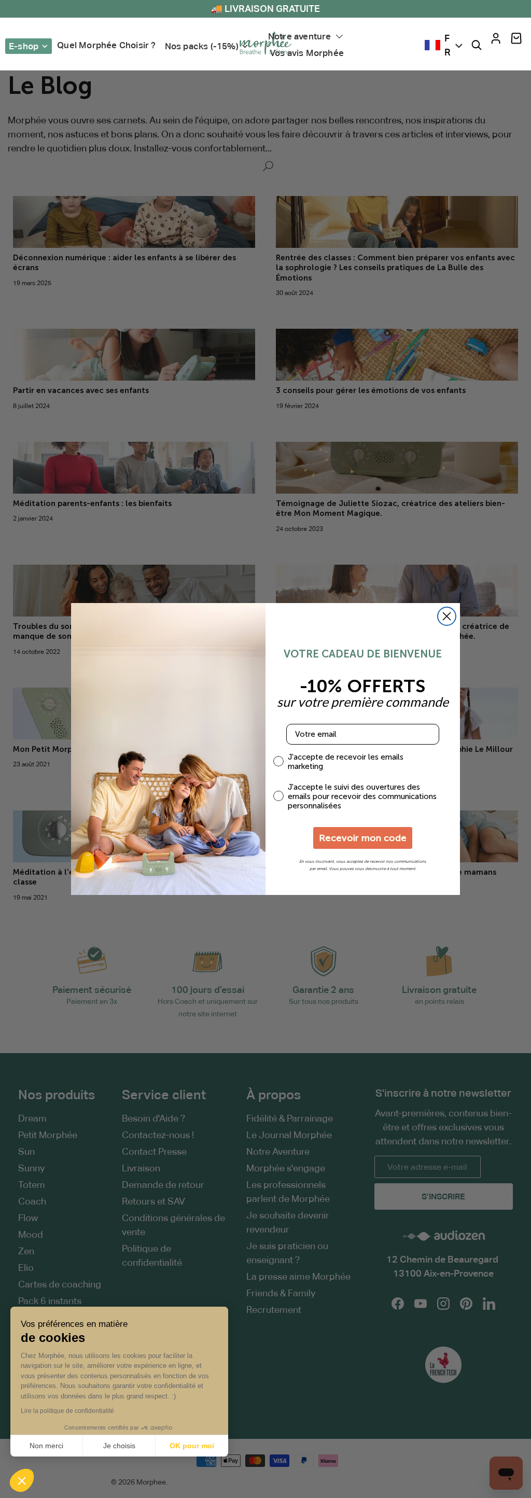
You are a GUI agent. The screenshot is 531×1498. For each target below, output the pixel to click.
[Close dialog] (447, 616)
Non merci (46, 1445)
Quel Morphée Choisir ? (106, 45)
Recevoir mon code (363, 838)
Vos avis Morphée (307, 53)
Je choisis (119, 1445)
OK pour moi (192, 1445)
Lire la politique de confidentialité (67, 1411)
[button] (516, 39)
